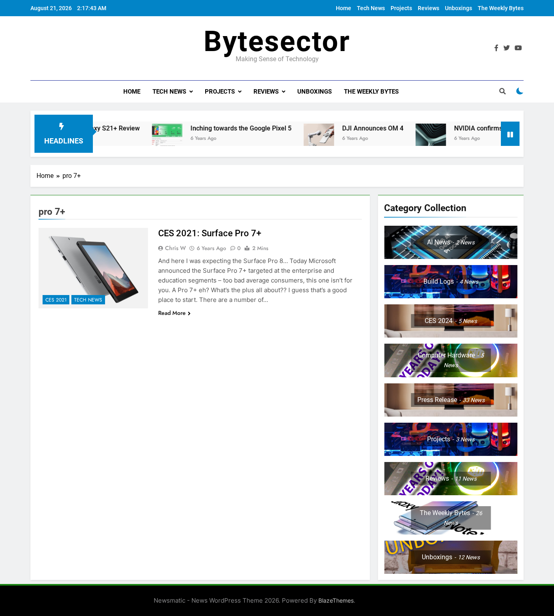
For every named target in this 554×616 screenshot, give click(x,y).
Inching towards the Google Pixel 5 (223, 128)
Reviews (428, 8)
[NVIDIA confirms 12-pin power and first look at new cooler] (413, 139)
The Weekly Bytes (501, 8)
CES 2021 (56, 300)
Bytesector (277, 41)
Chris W (175, 248)
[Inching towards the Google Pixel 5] (149, 139)
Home (343, 8)
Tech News (371, 8)
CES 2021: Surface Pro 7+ (209, 233)
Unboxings (458, 8)
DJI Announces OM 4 (355, 128)
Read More (172, 313)
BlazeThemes (336, 600)
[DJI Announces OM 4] (301, 139)
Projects (401, 8)
